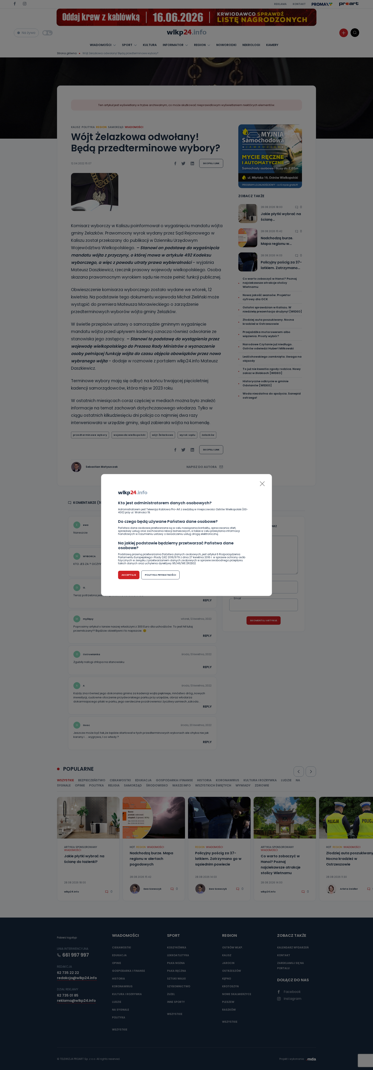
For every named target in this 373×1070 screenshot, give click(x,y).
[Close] (262, 483)
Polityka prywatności (160, 575)
